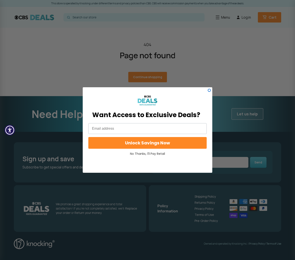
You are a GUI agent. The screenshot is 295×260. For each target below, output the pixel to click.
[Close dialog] (209, 90)
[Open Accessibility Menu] (9, 130)
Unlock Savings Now (147, 143)
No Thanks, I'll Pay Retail (147, 154)
